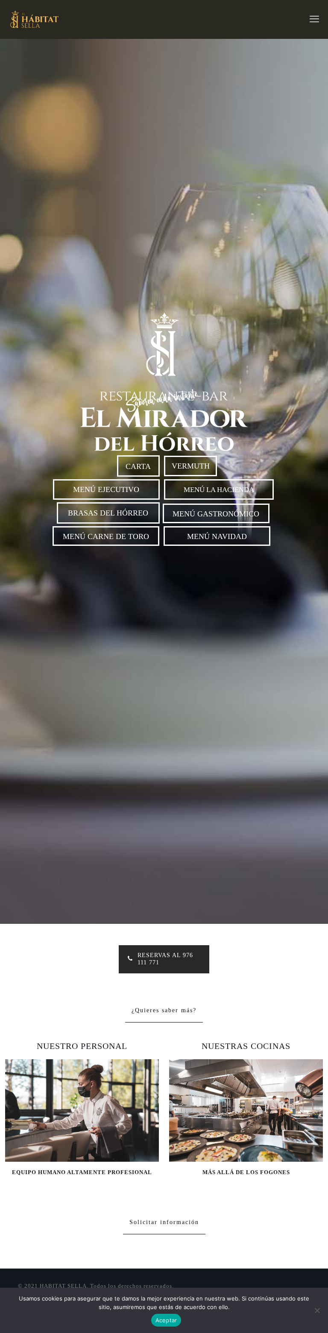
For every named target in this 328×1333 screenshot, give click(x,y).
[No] (317, 1310)
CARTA (138, 466)
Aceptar (166, 1320)
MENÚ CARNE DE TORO (106, 536)
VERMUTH (191, 466)
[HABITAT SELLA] (34, 19)
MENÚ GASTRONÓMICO (216, 514)
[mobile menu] (314, 19)
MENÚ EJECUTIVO (106, 489)
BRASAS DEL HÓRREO (108, 513)
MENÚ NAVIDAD (217, 536)
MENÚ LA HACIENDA (219, 490)
